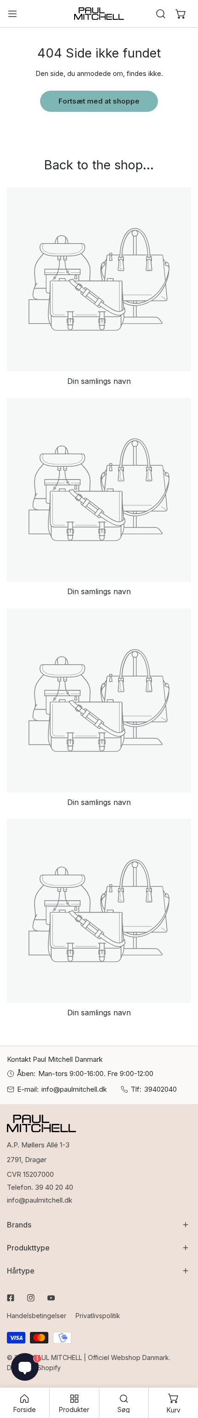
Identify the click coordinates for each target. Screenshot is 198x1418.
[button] (181, 14)
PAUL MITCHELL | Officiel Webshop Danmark (101, 1357)
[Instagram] (31, 1298)
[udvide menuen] (12, 14)
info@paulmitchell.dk (74, 1089)
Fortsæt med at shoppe (99, 101)
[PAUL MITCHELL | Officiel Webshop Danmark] (99, 13)
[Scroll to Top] (181, 1369)
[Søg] (161, 14)
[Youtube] (51, 1298)
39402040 (160, 1089)
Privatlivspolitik (98, 1316)
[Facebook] (10, 1298)
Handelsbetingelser (36, 1316)
